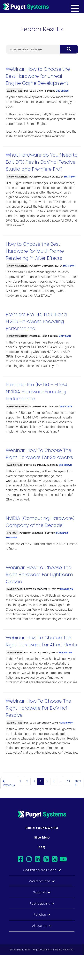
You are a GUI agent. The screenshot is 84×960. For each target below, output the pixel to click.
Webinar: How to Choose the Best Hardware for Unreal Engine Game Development (38, 76)
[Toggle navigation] (81, 6)
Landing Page (14, 90)
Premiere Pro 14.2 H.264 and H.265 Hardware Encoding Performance (36, 321)
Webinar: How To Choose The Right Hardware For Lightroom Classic (39, 574)
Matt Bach (70, 176)
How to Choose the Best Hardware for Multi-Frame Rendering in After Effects (35, 251)
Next (78, 781)
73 (68, 781)
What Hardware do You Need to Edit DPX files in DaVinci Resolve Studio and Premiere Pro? (42, 162)
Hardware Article (17, 176)
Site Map (42, 837)
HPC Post (12, 532)
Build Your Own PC (42, 828)
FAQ (41, 847)
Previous (9, 785)
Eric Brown (62, 90)
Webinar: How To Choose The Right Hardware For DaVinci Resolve (38, 708)
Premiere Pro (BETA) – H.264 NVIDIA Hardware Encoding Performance (36, 391)
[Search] (69, 49)
